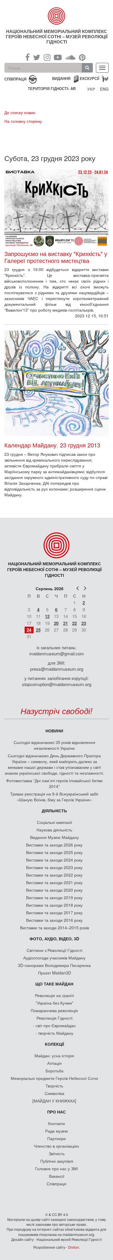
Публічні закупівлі (56, 1161)
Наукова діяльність (54, 830)
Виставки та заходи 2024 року (54, 860)
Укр (91, 89)
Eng (104, 89)
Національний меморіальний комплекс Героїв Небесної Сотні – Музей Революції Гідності (56, 36)
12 (47, 616)
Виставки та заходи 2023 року (54, 867)
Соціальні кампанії (54, 822)
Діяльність (54, 810)
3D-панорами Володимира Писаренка (54, 965)
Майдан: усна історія (54, 1055)
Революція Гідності (54, 1018)
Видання (61, 78)
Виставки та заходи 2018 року (54, 905)
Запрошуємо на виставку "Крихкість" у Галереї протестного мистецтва (55, 257)
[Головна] (56, 16)
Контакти (56, 1123)
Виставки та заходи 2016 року (54, 920)
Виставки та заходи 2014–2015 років (54, 927)
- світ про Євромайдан (54, 1025)
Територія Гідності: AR (52, 88)
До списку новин (19, 112)
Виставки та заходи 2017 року (54, 912)
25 (38, 630)
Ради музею (56, 1131)
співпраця (15, 78)
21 (65, 623)
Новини (54, 731)
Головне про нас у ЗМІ (56, 1168)
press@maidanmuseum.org (56, 669)
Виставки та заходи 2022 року (54, 875)
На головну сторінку (23, 121)
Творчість (54, 1086)
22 (74, 623)
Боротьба (54, 1071)
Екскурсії (89, 78)
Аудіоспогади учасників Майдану (54, 958)
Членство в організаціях (56, 1146)
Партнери (56, 1138)
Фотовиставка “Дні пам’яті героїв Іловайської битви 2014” (54, 783)
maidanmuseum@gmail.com (56, 653)
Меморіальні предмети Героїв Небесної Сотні (54, 1078)
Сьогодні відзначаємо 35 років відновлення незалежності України (54, 745)
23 (83, 623)
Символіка (54, 1093)
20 (56, 623)
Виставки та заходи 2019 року (54, 897)
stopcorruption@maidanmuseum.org (56, 684)
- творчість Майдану (54, 1033)
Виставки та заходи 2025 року (54, 852)
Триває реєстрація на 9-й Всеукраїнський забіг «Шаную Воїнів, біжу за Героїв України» (54, 796)
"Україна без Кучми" (54, 1003)
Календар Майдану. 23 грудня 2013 (52, 445)
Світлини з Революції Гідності (54, 950)
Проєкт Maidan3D (54, 973)
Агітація (54, 1063)
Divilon (73, 1247)
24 (29, 630)
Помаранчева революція (54, 1010)
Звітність (57, 1153)
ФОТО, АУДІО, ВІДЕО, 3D (54, 938)
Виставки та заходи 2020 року (54, 890)
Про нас (56, 1112)
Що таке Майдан (54, 984)
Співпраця (56, 1183)
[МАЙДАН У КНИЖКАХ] (54, 1101)
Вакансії (56, 1176)
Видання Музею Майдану (54, 837)
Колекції (54, 1044)
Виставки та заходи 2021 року (54, 882)
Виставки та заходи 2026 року (54, 845)
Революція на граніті (54, 995)
